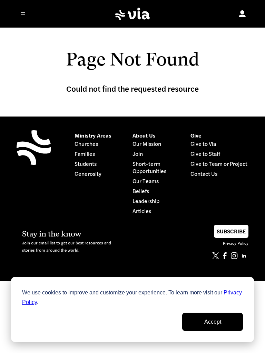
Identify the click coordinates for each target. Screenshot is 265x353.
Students (86, 164)
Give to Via (203, 144)
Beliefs (140, 191)
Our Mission (146, 144)
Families (85, 154)
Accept (212, 322)
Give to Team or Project (218, 164)
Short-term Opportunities (149, 167)
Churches (86, 144)
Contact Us (203, 174)
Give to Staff (205, 154)
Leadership (145, 201)
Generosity (88, 174)
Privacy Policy (235, 243)
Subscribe (231, 231)
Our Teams (145, 181)
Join (137, 154)
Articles (141, 211)
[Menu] (28, 14)
